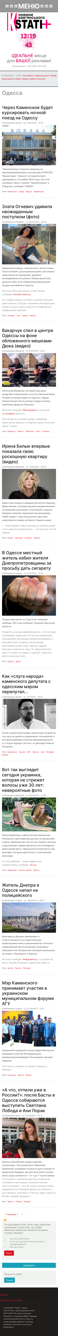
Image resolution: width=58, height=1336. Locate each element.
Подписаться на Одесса (5, 1220)
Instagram (10, 413)
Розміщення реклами (10, 1300)
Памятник (29, 431)
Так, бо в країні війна (19, 1238)
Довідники (29, 1265)
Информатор (29, 959)
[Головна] (29, 22)
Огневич (11, 315)
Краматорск (39, 191)
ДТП (29, 752)
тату (18, 315)
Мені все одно (16, 1247)
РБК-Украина (29, 410)
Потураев (50, 752)
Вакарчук (11, 431)
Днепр (10, 968)
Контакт (4, 1294)
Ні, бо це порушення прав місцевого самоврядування (27, 1242)
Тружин (22, 752)
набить (25, 315)
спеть (37, 431)
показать (28, 538)
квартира (19, 538)
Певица (19, 1201)
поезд (21, 191)
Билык (10, 538)
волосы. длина (24, 870)
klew (26, 1316)
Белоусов (11, 1075)
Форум (28, 1075)
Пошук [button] (9, 1280)
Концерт (27, 1201)
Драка (18, 661)
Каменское (12, 191)
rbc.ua (33, 864)
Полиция (26, 968)
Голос (9, 1253)
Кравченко (12, 870)
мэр (42, 752)
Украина (45, 431)
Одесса (29, 191)
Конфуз (5, 755)
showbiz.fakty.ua (21, 294)
